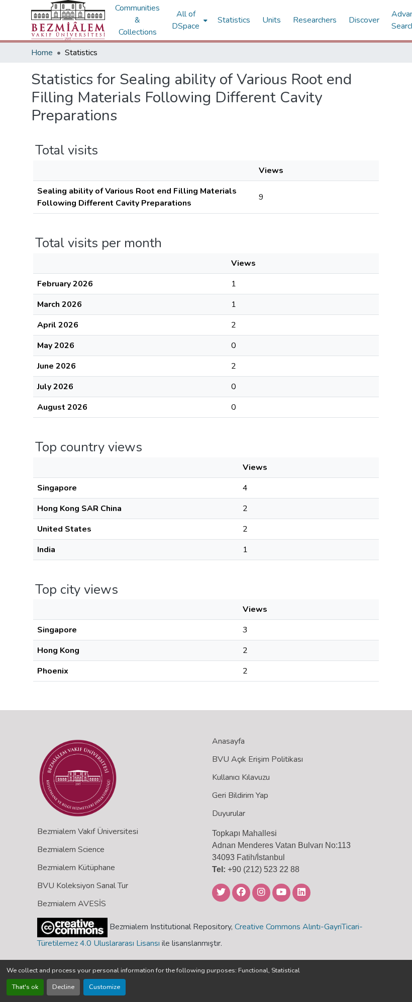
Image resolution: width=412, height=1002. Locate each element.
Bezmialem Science (71, 850)
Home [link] (42, 52)
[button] (68, 20)
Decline (63, 986)
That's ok (25, 986)
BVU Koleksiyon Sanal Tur (82, 886)
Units (271, 20)
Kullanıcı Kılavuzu (241, 777)
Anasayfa (228, 741)
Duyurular (228, 813)
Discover (364, 20)
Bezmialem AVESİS (71, 904)
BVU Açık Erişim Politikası (257, 759)
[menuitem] (189, 20)
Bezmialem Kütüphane (76, 868)
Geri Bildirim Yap (240, 795)
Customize (104, 986)
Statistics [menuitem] (234, 20)
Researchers (315, 20)
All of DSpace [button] (185, 20)
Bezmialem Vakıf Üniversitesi (87, 831)
